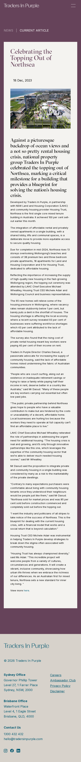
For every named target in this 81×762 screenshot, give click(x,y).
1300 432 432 (13, 734)
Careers (55, 675)
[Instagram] (5, 751)
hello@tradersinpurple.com (23, 739)
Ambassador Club (63, 680)
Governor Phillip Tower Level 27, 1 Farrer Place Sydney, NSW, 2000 (21, 682)
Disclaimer (57, 691)
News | (12, 30)
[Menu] (73, 5)
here (26, 590)
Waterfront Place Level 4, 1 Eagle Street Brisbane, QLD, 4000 (20, 708)
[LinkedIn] (18, 750)
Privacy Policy (60, 686)
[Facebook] (12, 750)
